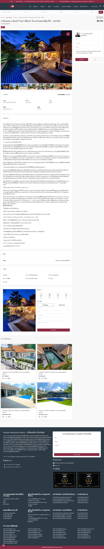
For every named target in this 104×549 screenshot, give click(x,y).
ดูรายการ (84, 35)
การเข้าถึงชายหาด (33, 275)
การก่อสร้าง (56, 6)
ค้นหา (101, 12)
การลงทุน (75, 6)
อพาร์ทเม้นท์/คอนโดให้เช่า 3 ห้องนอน (62, 516)
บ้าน (30, 6)
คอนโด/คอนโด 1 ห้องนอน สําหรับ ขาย (62, 497)
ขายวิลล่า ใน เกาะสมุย (33, 500)
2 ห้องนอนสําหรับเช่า (82, 514)
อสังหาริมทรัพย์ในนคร (33, 537)
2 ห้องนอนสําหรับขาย (82, 499)
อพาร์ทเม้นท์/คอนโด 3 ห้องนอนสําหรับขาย (63, 500)
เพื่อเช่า (42, 6)
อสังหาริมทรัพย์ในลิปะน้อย (84, 532)
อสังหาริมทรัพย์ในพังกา (83, 534)
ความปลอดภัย (54, 275)
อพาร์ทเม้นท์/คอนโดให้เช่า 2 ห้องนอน (62, 514)
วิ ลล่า (4, 101)
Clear (96, 12)
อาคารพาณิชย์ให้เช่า (33, 520)
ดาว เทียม (7, 278)
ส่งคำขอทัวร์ (53, 330)
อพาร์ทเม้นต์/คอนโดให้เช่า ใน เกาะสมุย (37, 518)
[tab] (68, 34)
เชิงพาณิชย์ (6, 504)
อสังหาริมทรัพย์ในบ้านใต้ (34, 529)
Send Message (76, 454)
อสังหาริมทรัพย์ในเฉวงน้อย (10, 536)
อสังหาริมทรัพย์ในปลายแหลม (10, 541)
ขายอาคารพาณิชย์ (32, 504)
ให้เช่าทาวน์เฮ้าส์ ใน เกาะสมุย (35, 514)
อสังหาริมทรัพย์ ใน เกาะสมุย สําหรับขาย (39, 495)
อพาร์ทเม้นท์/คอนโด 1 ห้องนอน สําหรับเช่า (63, 513)
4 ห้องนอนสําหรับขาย (82, 502)
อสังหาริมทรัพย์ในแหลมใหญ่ (35, 536)
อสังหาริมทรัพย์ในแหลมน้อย (35, 534)
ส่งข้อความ (81, 59)
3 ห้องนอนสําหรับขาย (82, 500)
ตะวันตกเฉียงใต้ (7, 518)
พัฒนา (49, 6)
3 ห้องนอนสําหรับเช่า (82, 516)
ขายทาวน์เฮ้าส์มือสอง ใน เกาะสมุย (36, 498)
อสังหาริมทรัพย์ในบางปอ (34, 532)
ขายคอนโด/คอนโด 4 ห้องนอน (60, 502)
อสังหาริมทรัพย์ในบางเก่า (59, 530)
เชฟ (6, 282)
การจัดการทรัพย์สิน (66, 6)
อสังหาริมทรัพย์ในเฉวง (9, 534)
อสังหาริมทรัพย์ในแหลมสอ (84, 530)
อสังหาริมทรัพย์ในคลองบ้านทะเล (85, 529)
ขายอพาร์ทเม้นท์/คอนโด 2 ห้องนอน (61, 499)
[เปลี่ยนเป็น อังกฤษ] (100, 6)
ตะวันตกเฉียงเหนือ (7, 514)
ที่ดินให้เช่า (30, 521)
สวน (52, 278)
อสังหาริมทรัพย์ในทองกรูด (84, 537)
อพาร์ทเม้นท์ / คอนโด (8, 498)
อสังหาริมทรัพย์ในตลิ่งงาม (83, 536)
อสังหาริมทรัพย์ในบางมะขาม (35, 530)
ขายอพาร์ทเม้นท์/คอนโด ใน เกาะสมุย (37, 502)
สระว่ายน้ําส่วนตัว (32, 278)
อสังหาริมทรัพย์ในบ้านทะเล (59, 529)
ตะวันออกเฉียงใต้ (6, 23)
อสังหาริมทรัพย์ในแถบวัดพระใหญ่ (11, 530)
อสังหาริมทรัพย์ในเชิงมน (9, 537)
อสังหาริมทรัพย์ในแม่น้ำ (9, 539)
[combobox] (30, 12)
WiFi (6, 275)
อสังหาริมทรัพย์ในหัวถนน (59, 532)
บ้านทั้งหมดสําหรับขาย (83, 497)
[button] (97, 17)
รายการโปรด (94, 6)
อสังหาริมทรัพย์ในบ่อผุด (9, 532)
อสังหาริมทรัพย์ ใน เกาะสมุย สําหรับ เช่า (39, 511)
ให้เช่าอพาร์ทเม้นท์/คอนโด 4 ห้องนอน (62, 518)
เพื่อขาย (35, 6)
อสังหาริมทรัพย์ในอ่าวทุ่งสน (10, 543)
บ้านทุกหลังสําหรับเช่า (82, 513)
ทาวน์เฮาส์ (16, 498)
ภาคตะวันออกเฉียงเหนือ (9, 513)
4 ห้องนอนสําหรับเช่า (82, 518)
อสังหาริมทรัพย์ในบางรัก (9, 529)
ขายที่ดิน (30, 505)
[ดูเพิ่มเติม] (91, 12)
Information (83, 6)
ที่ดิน (4, 502)
